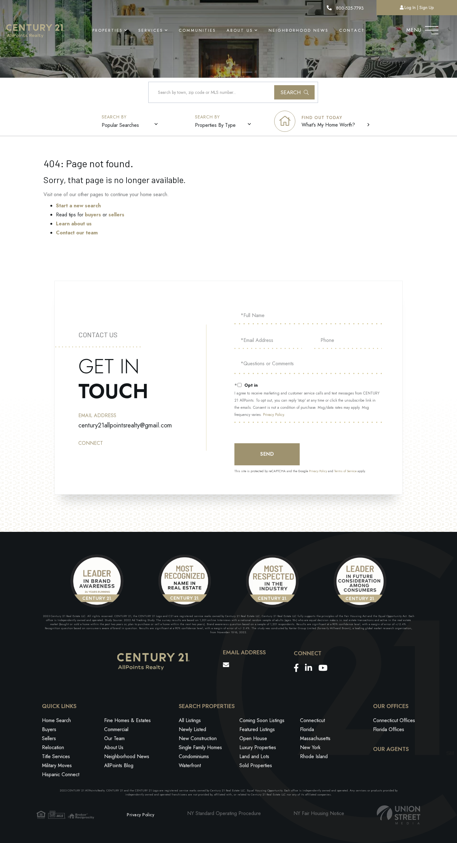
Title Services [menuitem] (56, 756)
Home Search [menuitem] (56, 720)
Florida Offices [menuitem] (388, 729)
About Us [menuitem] (240, 30)
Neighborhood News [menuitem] (299, 30)
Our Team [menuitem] (114, 738)
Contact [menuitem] (352, 30)
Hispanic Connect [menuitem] (60, 774)
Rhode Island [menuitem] (314, 756)
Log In (410, 7)
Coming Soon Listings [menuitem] (261, 720)
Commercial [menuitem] (116, 729)
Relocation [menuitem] (53, 747)
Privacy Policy (273, 414)
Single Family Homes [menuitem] (200, 747)
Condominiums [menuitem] (194, 756)
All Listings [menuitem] (190, 720)
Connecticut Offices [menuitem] (394, 720)
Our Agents (391, 749)
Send (267, 454)
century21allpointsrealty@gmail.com (125, 425)
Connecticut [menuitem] (312, 720)
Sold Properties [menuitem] (255, 765)
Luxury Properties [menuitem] (257, 747)
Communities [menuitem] (197, 30)
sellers (116, 214)
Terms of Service (345, 471)
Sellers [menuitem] (49, 738)
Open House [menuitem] (253, 738)
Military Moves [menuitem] (57, 765)
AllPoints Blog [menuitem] (118, 765)
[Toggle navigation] (431, 28)
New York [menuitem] (310, 747)
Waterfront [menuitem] (190, 765)
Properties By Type (215, 125)
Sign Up (426, 7)
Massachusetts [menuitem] (315, 738)
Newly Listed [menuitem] (192, 729)
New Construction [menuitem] (198, 738)
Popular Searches (120, 125)
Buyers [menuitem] (49, 729)
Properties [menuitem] (107, 30)
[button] (294, 92)
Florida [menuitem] (307, 729)
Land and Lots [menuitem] (254, 756)
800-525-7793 (349, 8)
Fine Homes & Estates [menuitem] (127, 720)
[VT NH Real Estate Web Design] (398, 814)
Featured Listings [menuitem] (257, 729)
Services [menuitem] (150, 30)
